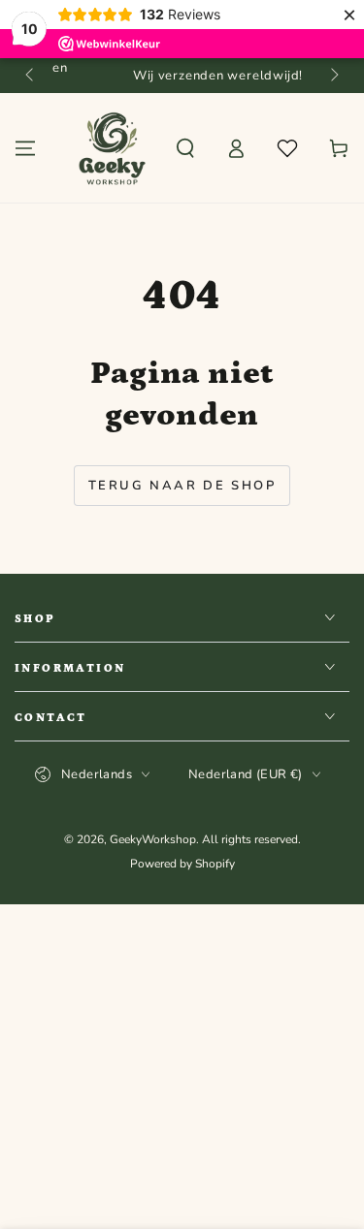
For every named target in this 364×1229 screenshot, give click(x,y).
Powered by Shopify (182, 863)
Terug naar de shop (182, 485)
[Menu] (25, 148)
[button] (185, 148)
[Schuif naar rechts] (332, 75)
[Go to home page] (112, 148)
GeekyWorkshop (153, 839)
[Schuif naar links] (31, 75)
